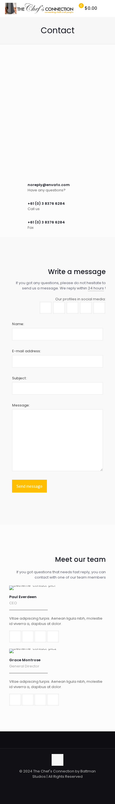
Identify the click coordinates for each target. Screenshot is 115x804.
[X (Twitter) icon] (54, 784)
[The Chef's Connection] (39, 8)
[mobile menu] (107, 8)
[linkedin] (53, 637)
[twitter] (40, 637)
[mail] (15, 637)
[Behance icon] (72, 784)
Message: (21, 405)
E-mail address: (26, 351)
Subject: (19, 378)
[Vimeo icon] (60, 784)
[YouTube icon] (66, 784)
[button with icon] (46, 308)
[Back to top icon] (57, 760)
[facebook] (28, 637)
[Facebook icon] (49, 784)
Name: (18, 324)
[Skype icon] (43, 784)
